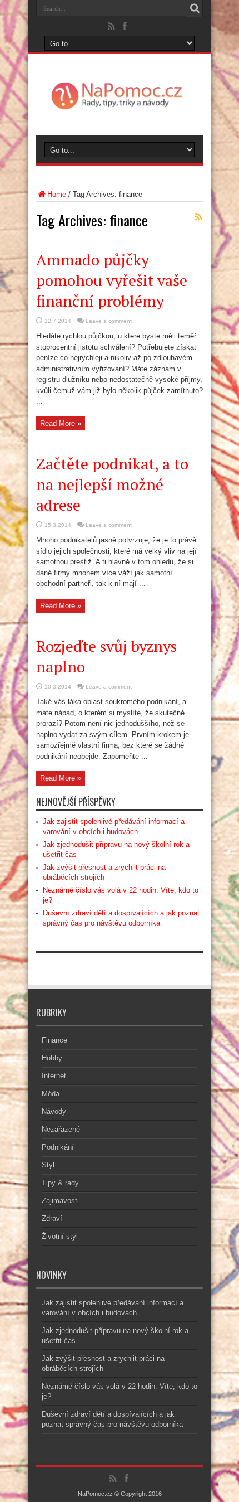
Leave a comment (109, 321)
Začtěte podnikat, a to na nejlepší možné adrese (112, 484)
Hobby (52, 1058)
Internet (54, 1076)
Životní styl (60, 1236)
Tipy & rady (60, 1183)
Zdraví (52, 1218)
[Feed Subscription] (198, 216)
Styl (48, 1165)
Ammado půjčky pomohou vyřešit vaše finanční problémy (111, 280)
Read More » (60, 423)
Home (56, 194)
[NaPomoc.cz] (119, 107)
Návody (54, 1111)
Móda (50, 1093)
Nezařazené (61, 1129)
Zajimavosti (60, 1200)
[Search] (194, 8)
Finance (54, 1040)
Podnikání (58, 1147)
